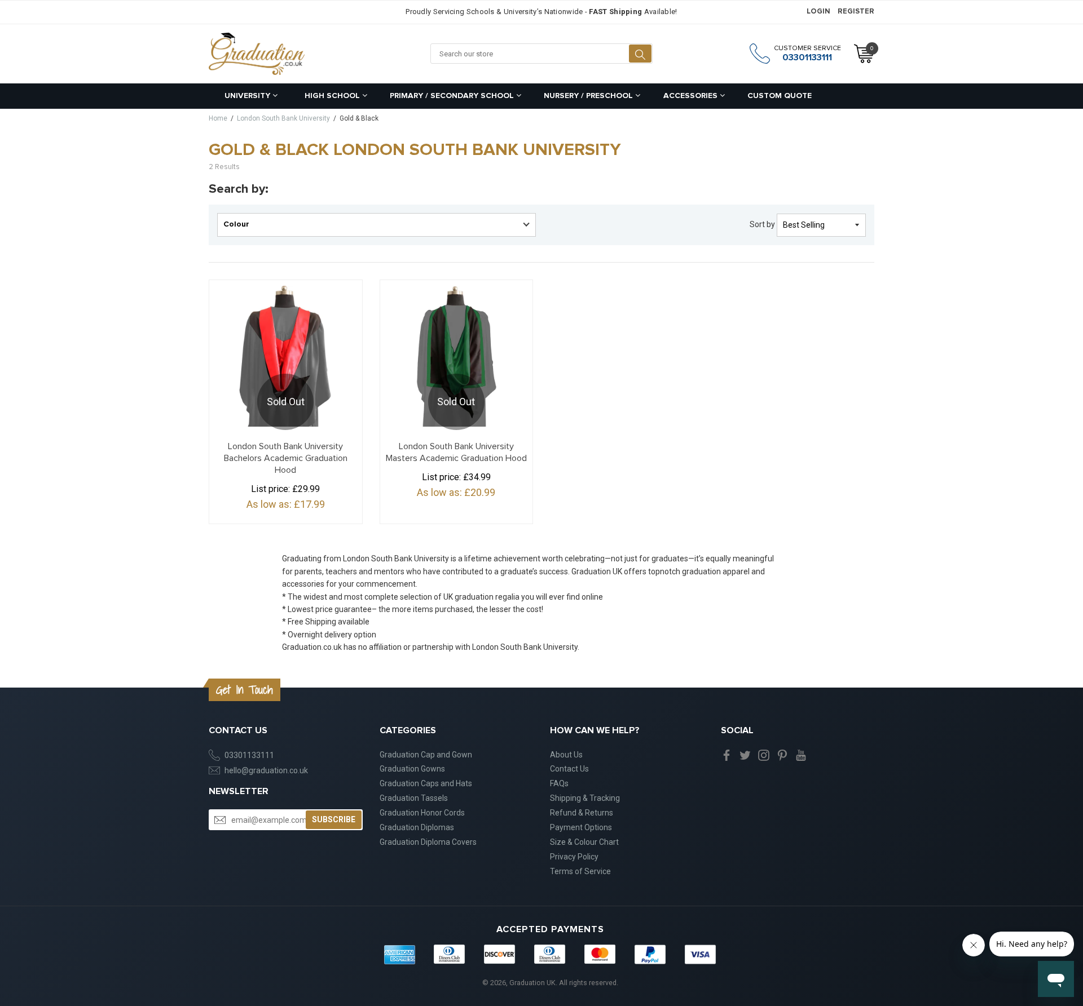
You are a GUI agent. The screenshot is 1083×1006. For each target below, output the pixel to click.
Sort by (762, 224)
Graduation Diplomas (417, 827)
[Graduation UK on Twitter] (745, 754)
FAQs (559, 783)
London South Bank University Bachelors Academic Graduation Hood (285, 458)
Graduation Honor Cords (422, 812)
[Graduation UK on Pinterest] (782, 754)
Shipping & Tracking (585, 798)
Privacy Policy (574, 856)
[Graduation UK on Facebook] (726, 754)
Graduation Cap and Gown (426, 754)
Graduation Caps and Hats (426, 783)
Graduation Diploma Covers (428, 842)
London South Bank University (283, 118)
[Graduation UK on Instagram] (763, 754)
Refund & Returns (581, 812)
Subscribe (333, 819)
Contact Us (569, 768)
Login (818, 11)
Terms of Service (580, 871)
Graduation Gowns (412, 768)
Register (856, 11)
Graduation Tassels (414, 798)
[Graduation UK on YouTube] (801, 754)
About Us (566, 754)
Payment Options (581, 827)
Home (218, 118)
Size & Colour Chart (584, 842)
